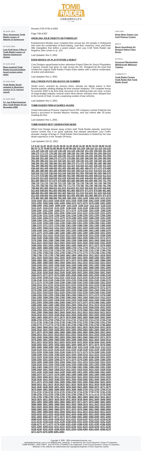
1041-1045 (94, 201)
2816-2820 (71, 327)
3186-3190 (36, 355)
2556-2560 (36, 310)
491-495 (53, 171)
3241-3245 (82, 357)
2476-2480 (94, 302)
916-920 (89, 193)
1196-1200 (47, 213)
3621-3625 (71, 385)
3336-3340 (59, 365)
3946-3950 (94, 407)
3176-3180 (94, 352)
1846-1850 (94, 258)
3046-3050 (36, 345)
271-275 (62, 158)
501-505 (71, 171)
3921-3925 (36, 407)
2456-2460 (48, 302)
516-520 (98, 171)
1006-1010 (94, 198)
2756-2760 (94, 322)
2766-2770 (36, 325)
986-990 (53, 198)
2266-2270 (94, 288)
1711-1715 (105, 248)
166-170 (35, 153)
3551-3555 (71, 380)
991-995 (62, 198)
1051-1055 (36, 203)
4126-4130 (105, 419)
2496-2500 (59, 305)
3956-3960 (36, 409)
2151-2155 (71, 280)
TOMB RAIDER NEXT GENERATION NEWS (53, 124)
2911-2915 (48, 335)
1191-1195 (36, 213)
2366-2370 (82, 295)
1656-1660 (59, 245)
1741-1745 (94, 250)
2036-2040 (48, 273)
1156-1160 (36, 210)
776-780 (80, 186)
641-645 (80, 178)
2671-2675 (59, 317)
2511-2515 (94, 305)
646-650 (89, 178)
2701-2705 (48, 320)
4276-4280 (47, 432)
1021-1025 (48, 201)
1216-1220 (94, 213)
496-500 (62, 171)
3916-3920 (105, 404)
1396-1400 (105, 225)
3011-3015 (36, 342)
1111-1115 (94, 206)
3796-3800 (71, 397)
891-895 (44, 193)
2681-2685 (82, 317)
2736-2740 (48, 322)
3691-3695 (71, 389)
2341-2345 (105, 293)
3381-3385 (82, 367)
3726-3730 (71, 392)
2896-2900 (94, 332)
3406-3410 (59, 370)
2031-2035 (36, 273)
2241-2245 (36, 288)
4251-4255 (71, 429)
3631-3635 (94, 385)
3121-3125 (48, 350)
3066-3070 (82, 345)
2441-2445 (94, 300)
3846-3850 (105, 399)
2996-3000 (82, 340)
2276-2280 (36, 290)
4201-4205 (36, 427)
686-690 (80, 181)
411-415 (71, 166)
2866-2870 (105, 330)
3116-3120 (36, 350)
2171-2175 (36, 283)
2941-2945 (36, 337)
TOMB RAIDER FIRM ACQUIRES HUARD (52, 105)
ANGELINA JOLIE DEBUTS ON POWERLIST (54, 38)
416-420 (80, 166)
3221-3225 (36, 357)
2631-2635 (48, 315)
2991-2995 (71, 340)
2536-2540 (71, 307)
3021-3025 (59, 342)
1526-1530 (82, 235)
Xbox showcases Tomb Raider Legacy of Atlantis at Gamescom (14, 37)
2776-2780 (59, 325)
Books (118, 52)
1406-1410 (48, 228)
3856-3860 (48, 402)
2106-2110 (48, 278)
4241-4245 (48, 429)
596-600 (80, 176)
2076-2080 (59, 275)
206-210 (107, 153)
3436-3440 (48, 372)
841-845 (35, 191)
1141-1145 (82, 208)
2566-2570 (59, 310)
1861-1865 (48, 260)
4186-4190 (82, 424)
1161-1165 (48, 210)
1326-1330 (105, 220)
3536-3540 (36, 380)
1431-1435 (105, 228)
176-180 (53, 153)
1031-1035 (71, 201)
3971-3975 (71, 409)
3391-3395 (105, 367)
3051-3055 (48, 345)
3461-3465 (105, 372)
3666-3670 (94, 387)
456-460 (71, 168)
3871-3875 (82, 402)
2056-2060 (94, 273)
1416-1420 (71, 228)
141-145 (71, 151)
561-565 (98, 173)
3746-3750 (36, 394)
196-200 (89, 153)
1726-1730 (59, 250)
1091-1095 (48, 206)
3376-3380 (71, 367)
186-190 (71, 153)
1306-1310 (59, 220)
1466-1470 (105, 230)
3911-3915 (94, 404)
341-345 (107, 161)
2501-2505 (71, 305)
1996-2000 (36, 270)
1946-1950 (82, 265)
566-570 (107, 173)
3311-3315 (82, 362)
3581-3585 (59, 382)
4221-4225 (82, 427)
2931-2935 (94, 335)
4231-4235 (105, 427)
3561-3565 (94, 380)
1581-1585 (48, 240)
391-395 (35, 166)
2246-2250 (48, 288)
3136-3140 (82, 350)
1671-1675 (94, 245)
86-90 (59, 148)
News (123, 34)
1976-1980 (71, 268)
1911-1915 (82, 263)
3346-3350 (82, 365)
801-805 (44, 188)
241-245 (89, 156)
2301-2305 (94, 290)
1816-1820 (105, 255)
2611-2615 (82, 312)
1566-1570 (94, 238)
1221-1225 (105, 213)
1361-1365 (105, 223)
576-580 (44, 176)
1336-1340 (48, 223)
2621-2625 (105, 312)
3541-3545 (48, 380)
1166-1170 (59, 210)
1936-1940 (59, 265)
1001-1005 (82, 198)
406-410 (62, 166)
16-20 (49, 146)
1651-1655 (48, 245)
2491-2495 (48, 305)
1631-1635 (82, 243)
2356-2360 (59, 295)
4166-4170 (36, 424)
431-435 (107, 166)
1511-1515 (48, 235)
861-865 (71, 191)
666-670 (44, 181)
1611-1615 (36, 243)
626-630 (53, 178)
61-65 (108, 146)
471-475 (98, 168)
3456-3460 (94, 372)
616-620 (35, 178)
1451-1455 (71, 230)
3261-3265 (48, 360)
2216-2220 (59, 285)
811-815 (62, 188)
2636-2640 (59, 315)
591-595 (71, 176)
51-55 (95, 146)
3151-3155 (36, 352)
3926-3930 (48, 407)
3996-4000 (48, 412)
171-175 (44, 153)
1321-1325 (94, 220)
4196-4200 (105, 424)
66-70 (34, 148)
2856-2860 (82, 330)
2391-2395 (59, 297)
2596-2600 (48, 312)
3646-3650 (48, 387)
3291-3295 (36, 362)
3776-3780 (105, 394)
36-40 (75, 146)
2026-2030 (105, 270)
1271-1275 (59, 218)
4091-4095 (105, 417)
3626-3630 (82, 385)
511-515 (89, 171)
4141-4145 (59, 422)
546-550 (71, 173)
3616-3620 (59, 385)
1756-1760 (48, 253)
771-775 (71, 186)
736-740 (89, 183)
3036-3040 (94, 342)
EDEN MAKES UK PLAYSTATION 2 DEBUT (54, 60)
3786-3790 (48, 397)
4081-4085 (82, 417)
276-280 (71, 158)
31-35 (69, 146)
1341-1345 (59, 223)
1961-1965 (36, 268)
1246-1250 (82, 215)
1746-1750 (105, 250)
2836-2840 (36, 330)
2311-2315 (36, 293)
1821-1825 (36, 258)
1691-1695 (59, 248)
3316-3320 (94, 362)
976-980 (35, 198)
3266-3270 (59, 360)
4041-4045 (71, 414)
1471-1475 (36, 233)
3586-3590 (71, 382)
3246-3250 (94, 357)
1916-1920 (94, 263)
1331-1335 (36, 223)
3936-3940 (71, 407)
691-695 (89, 181)
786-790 (98, 186)
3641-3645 (36, 387)
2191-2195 (82, 283)
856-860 (62, 191)
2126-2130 (94, 278)
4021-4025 (105, 412)
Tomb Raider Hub (123, 80)
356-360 (53, 163)
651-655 (98, 178)
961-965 (89, 196)
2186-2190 (71, 283)
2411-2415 (105, 297)
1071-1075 (82, 203)
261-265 (44, 158)
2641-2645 (71, 315)
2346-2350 (36, 295)
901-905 (62, 193)
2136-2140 (36, 280)
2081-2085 (71, 275)
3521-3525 (82, 377)
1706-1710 (94, 248)
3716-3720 (48, 392)
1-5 (32, 146)
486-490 (44, 171)
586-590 (62, 176)
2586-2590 (105, 310)
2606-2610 (71, 312)
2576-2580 (82, 310)
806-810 (53, 188)
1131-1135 (59, 208)
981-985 (44, 198)
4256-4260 (82, 429)
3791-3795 (59, 397)
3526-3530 (94, 377)
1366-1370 (36, 225)
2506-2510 (82, 305)
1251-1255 (94, 215)
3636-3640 (105, 385)
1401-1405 (36, 228)
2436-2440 (82, 300)
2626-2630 (36, 315)
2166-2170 (105, 280)
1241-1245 (71, 215)
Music (118, 47)
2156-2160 (82, 280)
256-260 (35, 158)
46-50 (88, 146)
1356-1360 (94, 223)
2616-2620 (94, 312)
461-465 (80, 168)
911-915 (80, 193)
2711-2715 (71, 320)
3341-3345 (71, 365)
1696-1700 (71, 248)
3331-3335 (48, 365)
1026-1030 (59, 201)
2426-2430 (59, 300)
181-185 (62, 153)
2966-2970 (94, 337)
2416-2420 (36, 300)
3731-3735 (82, 392)
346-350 (35, 163)
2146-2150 (59, 280)
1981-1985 (82, 268)
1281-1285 (82, 218)
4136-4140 (48, 422)
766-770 (62, 186)
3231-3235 (59, 357)
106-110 (90, 148)
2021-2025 (94, 270)
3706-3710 (105, 389)
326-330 (80, 161)
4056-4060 (105, 414)
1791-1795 (48, 255)
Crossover (120, 62)
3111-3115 (106, 347)
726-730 (71, 183)
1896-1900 (48, 263)
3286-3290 (105, 360)
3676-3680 (36, 389)
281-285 (80, 158)
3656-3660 (71, 387)
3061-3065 (71, 345)
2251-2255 (59, 288)
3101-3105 (83, 347)
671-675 (53, 181)
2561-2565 (48, 310)
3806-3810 (94, 397)
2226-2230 (82, 285)
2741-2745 (59, 322)
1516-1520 (59, 235)
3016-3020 (48, 342)
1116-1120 (106, 206)
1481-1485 (59, 233)
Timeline (119, 67)
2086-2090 (82, 275)
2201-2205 (105, 283)
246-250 (98, 156)
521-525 (107, 171)
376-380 (89, 163)
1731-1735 (71, 250)
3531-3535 (105, 377)
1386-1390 (82, 225)
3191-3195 (48, 355)
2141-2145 (48, 280)
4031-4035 (48, 414)
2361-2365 (71, 295)
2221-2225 (71, 285)
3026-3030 (71, 342)
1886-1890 (105, 260)
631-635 (62, 178)
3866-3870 (71, 402)
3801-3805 (82, 397)
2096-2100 (105, 275)
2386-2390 (48, 297)
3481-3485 (71, 375)
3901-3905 (71, 404)
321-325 (71, 161)
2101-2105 (36, 278)
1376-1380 (59, 225)
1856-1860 (36, 260)
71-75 (40, 148)
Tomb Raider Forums (125, 77)
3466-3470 (36, 375)
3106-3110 (94, 347)
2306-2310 (105, 290)
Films (133, 49)
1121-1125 (36, 208)
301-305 (35, 161)
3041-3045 (105, 342)
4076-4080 (71, 417)
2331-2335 (82, 293)
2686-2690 (94, 317)
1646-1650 (36, 245)
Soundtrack (126, 47)
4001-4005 (59, 412)
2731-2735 (36, 322)
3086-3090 (48, 347)
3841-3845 (94, 399)
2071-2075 (48, 275)
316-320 (62, 161)
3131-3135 (71, 350)
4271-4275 (36, 432)
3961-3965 (48, 409)
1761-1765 (59, 253)
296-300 (107, 158)
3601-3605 (105, 382)
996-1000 (72, 198)
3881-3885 (105, 402)
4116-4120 (82, 419)
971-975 (107, 196)
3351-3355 (94, 365)
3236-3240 (71, 357)
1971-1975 (59, 268)
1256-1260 (105, 215)
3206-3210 (82, 355)
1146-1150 (94, 208)
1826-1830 (48, 258)
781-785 (89, 186)
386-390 (107, 163)
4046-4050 (82, 414)
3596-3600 (94, 382)
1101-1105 (72, 206)
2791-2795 (94, 325)
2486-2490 (36, 305)
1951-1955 (94, 265)
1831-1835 (59, 258)
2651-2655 (94, 315)
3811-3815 (105, 397)
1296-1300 (36, 220)
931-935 (35, 196)
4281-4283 (59, 432)
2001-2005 (48, 270)
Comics (132, 37)
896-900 (53, 193)
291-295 (98, 158)
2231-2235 (94, 285)
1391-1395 (94, 225)
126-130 (44, 151)
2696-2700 (36, 320)
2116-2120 (70, 278)
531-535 (44, 173)
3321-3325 (105, 362)
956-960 (80, 196)
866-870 (80, 191)
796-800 (35, 188)
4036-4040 (59, 414)
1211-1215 (82, 213)
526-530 (35, 173)
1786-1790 (36, 255)
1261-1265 (36, 218)
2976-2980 (36, 340)
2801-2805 (36, 327)
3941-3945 (82, 407)
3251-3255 (105, 357)
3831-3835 (71, 399)
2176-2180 (48, 283)
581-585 (53, 176)
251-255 (107, 156)
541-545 (62, 173)
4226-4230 (94, 427)
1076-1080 (94, 203)
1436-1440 (36, 230)
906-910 (71, 193)
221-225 (53, 156)
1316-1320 (82, 220)
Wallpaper (132, 65)
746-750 (107, 183)
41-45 (82, 146)
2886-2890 (71, 332)
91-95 (66, 148)
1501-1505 (105, 233)
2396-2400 (71, 297)
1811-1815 (94, 255)
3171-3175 (82, 352)
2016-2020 (82, 270)
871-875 (89, 191)
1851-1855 (105, 258)
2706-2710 (59, 320)
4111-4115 (71, 419)
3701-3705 (94, 389)
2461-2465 (59, 302)
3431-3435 (36, 372)
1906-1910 (71, 263)
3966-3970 (59, 409)
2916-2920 (59, 335)
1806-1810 (82, 255)
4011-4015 (82, 412)
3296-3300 (48, 362)
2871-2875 (36, 332)
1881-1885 (94, 260)
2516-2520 (105, 305)
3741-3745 (105, 392)
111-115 (98, 148)
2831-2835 (105, 327)
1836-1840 (71, 258)
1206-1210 (71, 213)
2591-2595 (36, 312)
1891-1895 (36, 263)
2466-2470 (71, 302)
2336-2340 (94, 293)
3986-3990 (105, 409)
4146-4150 (71, 422)
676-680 (62, 181)
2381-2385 (36, 297)
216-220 (44, 156)
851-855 (53, 191)
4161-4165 (105, 422)
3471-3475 (48, 375)
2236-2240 (105, 285)
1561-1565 (82, 238)
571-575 (35, 176)
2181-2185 (59, 283)
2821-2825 (82, 327)
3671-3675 (105, 387)
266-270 (53, 158)
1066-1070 (71, 203)
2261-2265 (82, 288)
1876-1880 (82, 260)
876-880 (98, 191)
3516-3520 (71, 377)
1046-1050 (105, 201)
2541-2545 (82, 307)
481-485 (35, 171)
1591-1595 (71, 240)
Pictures (124, 37)
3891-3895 (48, 404)
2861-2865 (94, 330)
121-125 (35, 151)
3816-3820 (36, 399)
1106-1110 (83, 206)
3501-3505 (36, 377)
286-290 (89, 158)
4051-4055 (94, 414)
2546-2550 (94, 307)
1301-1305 (48, 220)
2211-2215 (48, 285)
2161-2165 (94, 280)
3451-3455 (82, 372)
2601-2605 (59, 312)
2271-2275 (105, 288)
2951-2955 (59, 337)
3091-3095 (59, 347)
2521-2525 (36, 307)
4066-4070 (48, 417)
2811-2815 (59, 327)
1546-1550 (48, 238)
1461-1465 (94, 230)
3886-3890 (36, 404)
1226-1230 (36, 215)
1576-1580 (36, 240)
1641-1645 (105, 243)
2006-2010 (59, 270)
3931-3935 (59, 407)
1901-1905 (59, 263)
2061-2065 (105, 273)
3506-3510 (48, 377)
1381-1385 (71, 225)
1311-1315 (71, 220)
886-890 (35, 193)
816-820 (71, 188)
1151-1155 (105, 208)
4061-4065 (36, 417)
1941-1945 (71, 265)
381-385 (98, 163)
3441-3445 (59, 372)
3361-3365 (36, 367)
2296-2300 (82, 290)
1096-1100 (60, 206)
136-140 (62, 151)
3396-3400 (36, 370)
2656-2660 (105, 315)
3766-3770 (82, 394)
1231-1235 (48, 215)
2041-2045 (59, 273)
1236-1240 (59, 215)
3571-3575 (36, 382)
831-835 (98, 188)
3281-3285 (94, 360)
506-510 (80, 171)
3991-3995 (36, 412)
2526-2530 (48, 307)
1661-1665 (71, 245)
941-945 (53, 196)
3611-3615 (48, 385)
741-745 (98, 183)
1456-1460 (82, 230)
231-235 (71, 156)
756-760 (44, 186)
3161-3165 (59, 352)
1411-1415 (59, 228)
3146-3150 (105, 350)
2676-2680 (71, 317)
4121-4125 (94, 419)
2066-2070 (36, 275)
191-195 (80, 153)
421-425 (89, 166)
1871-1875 (71, 260)
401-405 (53, 166)
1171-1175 (71, 210)
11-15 (43, 146)
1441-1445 (48, 230)
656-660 (107, 178)
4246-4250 (59, 429)
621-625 (44, 178)
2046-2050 (71, 273)
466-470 (89, 168)
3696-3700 (82, 389)
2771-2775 (48, 325)
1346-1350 (71, 223)
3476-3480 (59, 375)
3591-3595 (82, 382)
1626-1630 (71, 243)
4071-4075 (59, 417)
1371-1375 (48, 225)
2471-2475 (82, 302)
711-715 (44, 183)
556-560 (89, 173)
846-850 (44, 191)
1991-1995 (105, 268)
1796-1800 (59, 255)
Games (130, 34)
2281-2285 (48, 290)
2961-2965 (82, 337)
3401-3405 (48, 370)
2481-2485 (105, 302)
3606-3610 (36, 385)
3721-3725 (59, 392)
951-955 (71, 196)
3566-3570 (105, 380)
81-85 (53, 148)
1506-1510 (36, 235)
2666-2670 (48, 317)
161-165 (107, 151)
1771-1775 (82, 253)
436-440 (35, 168)
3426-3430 (105, 370)
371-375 (80, 163)
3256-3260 (36, 360)
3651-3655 (59, 387)
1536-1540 (105, 235)
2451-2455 (36, 302)
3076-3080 (105, 345)
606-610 (98, 176)
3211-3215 (94, 355)
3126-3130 (59, 350)
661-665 (35, 181)
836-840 (107, 188)
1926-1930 (36, 265)
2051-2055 (82, 273)
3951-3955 (105, 407)
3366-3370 (48, 367)
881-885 (107, 191)
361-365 (62, 163)
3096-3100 (71, 347)
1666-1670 (82, 245)
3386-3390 (94, 367)
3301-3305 (59, 362)
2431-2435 (71, 300)
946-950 (62, 196)
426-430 (98, 166)
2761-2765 (105, 322)
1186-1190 (105, 210)
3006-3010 (105, 340)
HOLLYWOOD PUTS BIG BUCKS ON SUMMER (55, 81)
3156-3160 (48, 352)
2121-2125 (82, 278)
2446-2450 (105, 300)
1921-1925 (105, 263)
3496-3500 (105, 375)
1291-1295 (105, 218)
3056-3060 (59, 345)
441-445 (44, 168)
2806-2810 (48, 327)
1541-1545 (36, 238)
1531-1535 (94, 235)
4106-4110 (59, 419)
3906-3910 (82, 404)
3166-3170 (71, 352)
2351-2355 (48, 295)
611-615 (107, 176)
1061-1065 (59, 203)
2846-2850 (59, 330)
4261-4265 (94, 429)
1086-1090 (36, 206)
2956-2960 (71, 337)
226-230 (62, 156)
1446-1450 (59, 230)
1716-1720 (36, 250)
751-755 (35, 186)
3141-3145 (94, 350)
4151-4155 (82, 422)
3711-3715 (36, 392)
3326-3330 (36, 365)
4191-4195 (94, 424)
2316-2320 (48, 293)
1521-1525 (71, 235)
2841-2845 (48, 330)
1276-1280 (71, 218)
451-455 (62, 168)
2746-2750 (71, 322)
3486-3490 (82, 375)
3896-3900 (59, 404)
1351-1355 (82, 223)
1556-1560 (71, 238)
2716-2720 (82, 320)
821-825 (80, 188)
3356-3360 (105, 365)
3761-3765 (71, 394)
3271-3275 (71, 360)
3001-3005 (94, 340)
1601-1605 (94, 240)
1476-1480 (48, 233)
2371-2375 (94, 295)
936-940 (44, 196)
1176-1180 (82, 210)
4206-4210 (48, 427)
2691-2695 (105, 317)
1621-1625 (59, 243)
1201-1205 (59, 213)
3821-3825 (48, 399)
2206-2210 (36, 285)
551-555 (80, 173)
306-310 (44, 161)
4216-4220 (71, 427)
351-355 (44, 163)
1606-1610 (105, 240)
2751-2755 (82, 322)
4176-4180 (59, 424)
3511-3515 (59, 377)
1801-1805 (71, 255)
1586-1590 (59, 240)
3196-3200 (59, 355)
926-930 (107, 193)
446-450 (53, 168)
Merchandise (131, 62)
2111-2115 (59, 278)
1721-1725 (48, 250)
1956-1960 (105, 265)
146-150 (80, 151)
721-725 (62, 183)
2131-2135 (105, 278)
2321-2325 (59, 293)
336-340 (98, 161)
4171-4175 (48, 424)
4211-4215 (59, 427)
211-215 (35, 156)
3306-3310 (71, 362)
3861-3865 (59, 402)
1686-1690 (48, 248)
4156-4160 (94, 422)
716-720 (53, 183)
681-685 (71, 181)
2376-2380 (105, 295)
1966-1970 (48, 268)
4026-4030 (36, 414)
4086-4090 (94, 417)
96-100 (72, 148)
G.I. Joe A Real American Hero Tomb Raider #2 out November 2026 (15, 104)
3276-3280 (82, 360)
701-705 (107, 181)
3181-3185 (105, 352)
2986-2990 (59, 340)
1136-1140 (71, 208)
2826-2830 (94, 327)
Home (118, 34)
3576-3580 (48, 382)
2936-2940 (105, 335)
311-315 (53, 161)
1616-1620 (48, 243)
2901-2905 (105, 332)
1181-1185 (94, 210)
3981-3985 (94, 409)
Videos (126, 49)
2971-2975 (105, 337)
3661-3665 (82, 387)
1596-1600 (82, 240)
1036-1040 (82, 201)
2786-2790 (82, 325)
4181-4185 (71, 424)
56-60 (101, 146)
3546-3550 (59, 380)
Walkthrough (121, 65)
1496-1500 (94, 233)
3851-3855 (36, 402)
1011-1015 (105, 198)
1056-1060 (48, 203)
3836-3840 (82, 399)
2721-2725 (94, 320)
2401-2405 (82, 297)
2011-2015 (71, 270)
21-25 (56, 146)
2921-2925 (71, 335)
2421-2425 (48, 300)
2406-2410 (94, 297)
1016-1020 (36, 201)
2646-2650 (82, 315)
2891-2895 (82, 332)
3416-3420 (82, 370)
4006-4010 (71, 412)
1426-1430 (94, 228)
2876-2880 (48, 332)
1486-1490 (71, 233)
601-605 (89, 176)
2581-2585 (94, 310)
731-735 (80, 183)
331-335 (89, 161)
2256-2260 (71, 288)
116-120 (107, 148)
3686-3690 (59, 389)
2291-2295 (71, 290)
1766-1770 (71, 253)
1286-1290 (94, 218)
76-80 (47, 148)
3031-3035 (82, 342)
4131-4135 (36, 422)
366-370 (71, 163)
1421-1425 (82, 228)
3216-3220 (105, 355)
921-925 (98, 193)
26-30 (62, 146)
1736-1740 (82, 250)
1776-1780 (94, 253)
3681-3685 (48, 389)
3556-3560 (82, 380)
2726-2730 (105, 320)
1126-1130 (48, 208)
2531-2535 (59, 307)
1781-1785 (105, 253)
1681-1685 (36, 248)
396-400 (44, 166)
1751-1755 (36, 253)
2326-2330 (71, 293)
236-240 (80, 156)
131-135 (53, 151)
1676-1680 (105, 245)
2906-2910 (36, 335)
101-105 (81, 148)
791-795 (107, 186)
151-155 (89, 151)
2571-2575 (71, 310)
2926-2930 (82, 335)
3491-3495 (94, 375)
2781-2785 (71, 325)
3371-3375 (59, 367)
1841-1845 (82, 258)
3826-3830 (59, 399)
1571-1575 (105, 238)
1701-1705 (82, 248)
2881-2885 (59, 332)
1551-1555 (59, 238)
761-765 (53, 186)
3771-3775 (94, 394)
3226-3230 (48, 357)
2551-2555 (105, 307)
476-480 (107, 168)
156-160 (98, 151)
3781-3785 (36, 397)
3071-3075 (94, 345)
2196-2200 (94, 283)
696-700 (98, 181)
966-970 (98, 196)
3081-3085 (36, 347)
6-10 (37, 146)
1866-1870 (59, 260)
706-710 (35, 183)
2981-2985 (48, 340)
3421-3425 (94, 370)
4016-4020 (94, 412)
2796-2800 (105, 325)
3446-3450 (71, 372)
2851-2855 (71, 330)
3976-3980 (82, 409)
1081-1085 (105, 203)
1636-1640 (94, 243)
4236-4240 (36, 429)
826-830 (89, 188)
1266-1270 (48, 218)
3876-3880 (94, 402)
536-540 (53, 173)
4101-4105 (48, 419)
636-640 (71, 178)
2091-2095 (94, 275)
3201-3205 (71, 355)
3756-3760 (59, 394)
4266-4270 (105, 429)
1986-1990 (94, 268)
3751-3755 (48, 394)
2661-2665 (36, 317)
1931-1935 (48, 265)
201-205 (98, 153)
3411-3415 (71, 370)
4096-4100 (36, 419)
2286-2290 (59, 290)
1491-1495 (82, 233)
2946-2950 (48, 337)
